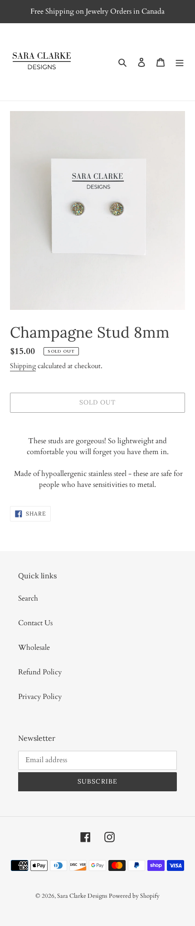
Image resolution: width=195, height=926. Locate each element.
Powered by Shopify (134, 896)
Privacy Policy (40, 697)
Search (28, 598)
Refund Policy (40, 672)
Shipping (23, 365)
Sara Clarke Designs (82, 896)
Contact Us (35, 623)
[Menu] (179, 62)
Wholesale (34, 648)
